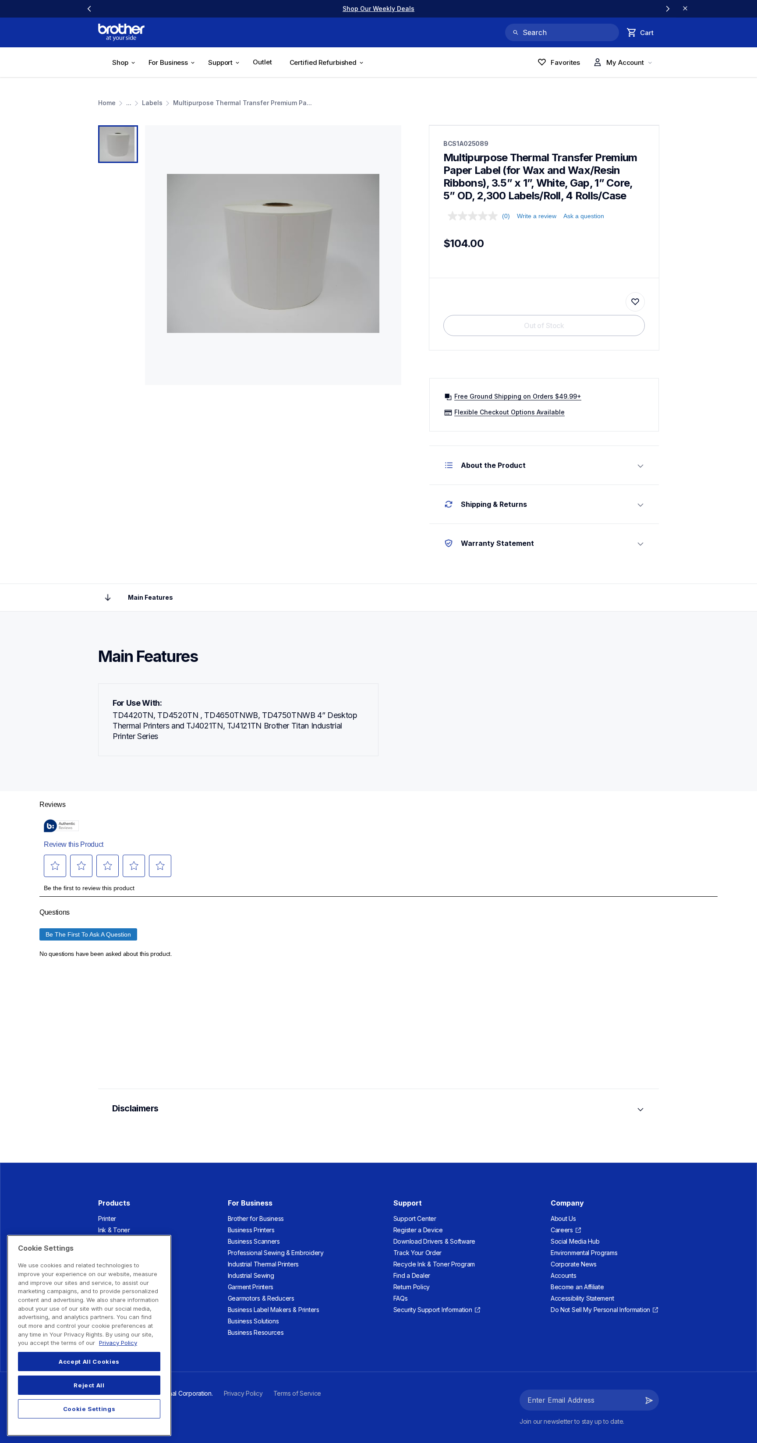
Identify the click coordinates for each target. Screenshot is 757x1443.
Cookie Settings (89, 1408)
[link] (378, 8)
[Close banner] (685, 8)
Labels (152, 102)
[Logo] (121, 32)
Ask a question (583, 215)
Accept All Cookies (89, 1361)
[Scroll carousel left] (89, 9)
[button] (649, 1400)
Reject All (89, 1385)
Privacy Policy (118, 1342)
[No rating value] (475, 216)
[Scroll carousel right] (667, 9)
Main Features (150, 597)
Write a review (536, 215)
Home (107, 102)
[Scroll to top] (107, 597)
